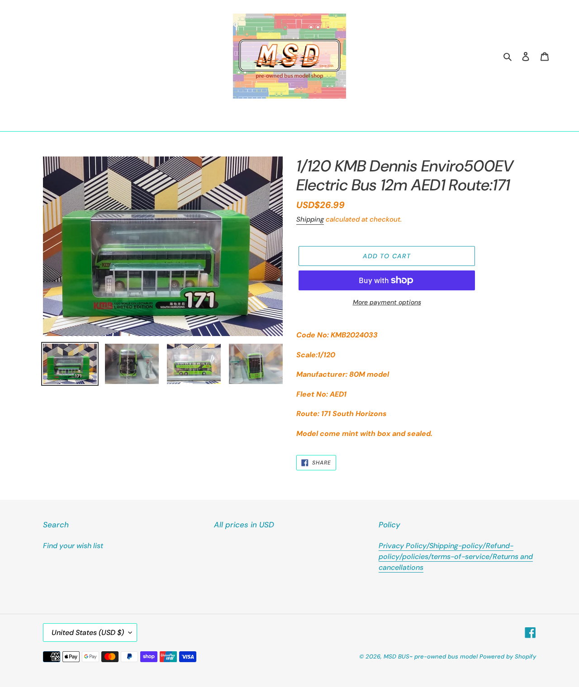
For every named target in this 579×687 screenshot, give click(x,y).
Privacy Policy (403, 545)
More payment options (387, 302)
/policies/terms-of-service (444, 556)
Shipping (310, 219)
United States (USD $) (88, 632)
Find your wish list (73, 545)
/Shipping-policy (455, 545)
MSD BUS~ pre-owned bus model (431, 656)
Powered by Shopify (507, 656)
